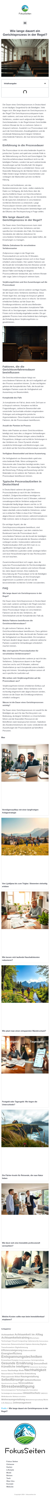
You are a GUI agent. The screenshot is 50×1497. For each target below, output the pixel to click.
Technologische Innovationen (11, 1393)
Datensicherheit (18, 1344)
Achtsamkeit (7, 1334)
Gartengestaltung (37, 1360)
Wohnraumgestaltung (13, 1399)
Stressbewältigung (17, 1386)
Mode (8, 1473)
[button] (25, 23)
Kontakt (9, 1484)
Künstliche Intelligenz (15, 1366)
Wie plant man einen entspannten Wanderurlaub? (24, 1031)
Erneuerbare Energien (10, 1360)
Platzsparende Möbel (10, 1377)
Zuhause (10, 1464)
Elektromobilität (29, 1350)
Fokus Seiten (12, 1461)
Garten (9, 1467)
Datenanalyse (43, 1341)
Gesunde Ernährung (17, 1363)
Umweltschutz (31, 1393)
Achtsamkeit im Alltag (28, 1334)
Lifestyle (10, 1470)
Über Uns (10, 1481)
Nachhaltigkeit (35, 1370)
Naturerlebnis (7, 1374)
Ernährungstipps (25, 1360)
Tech (8, 1478)
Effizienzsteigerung (11, 1350)
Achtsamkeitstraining (15, 1337)
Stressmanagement (8, 1390)
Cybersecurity (33, 1341)
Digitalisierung (21, 1347)
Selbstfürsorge (12, 1379)
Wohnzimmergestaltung (34, 1400)
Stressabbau (25, 1383)
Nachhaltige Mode (16, 1370)
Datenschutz (6, 1344)
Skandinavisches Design (9, 1383)
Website (9, 1487)
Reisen (9, 1475)
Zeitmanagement (22, 1402)
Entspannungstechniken (21, 1357)
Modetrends (34, 1367)
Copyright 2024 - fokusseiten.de (25, 1494)
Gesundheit (40, 1363)
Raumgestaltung (30, 1376)
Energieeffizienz (11, 1353)
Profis (4, 1408)
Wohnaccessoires (19, 1396)
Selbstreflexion (32, 1380)
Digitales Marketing (32, 1344)
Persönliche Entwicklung (25, 1373)
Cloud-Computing (19, 1341)
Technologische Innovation (27, 1390)
